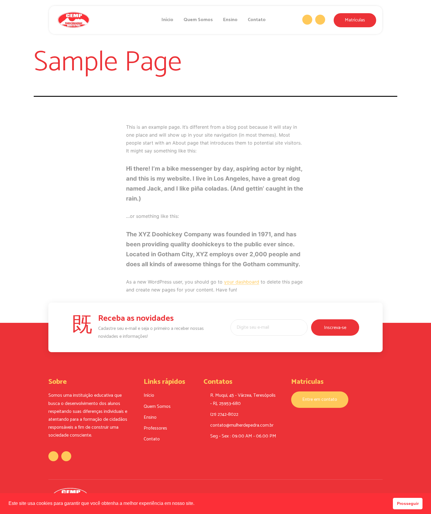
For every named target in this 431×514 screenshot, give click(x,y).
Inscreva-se (335, 328)
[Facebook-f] (307, 20)
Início (167, 20)
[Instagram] (320, 20)
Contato (257, 20)
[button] (196, 504)
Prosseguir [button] (408, 503)
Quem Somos (198, 20)
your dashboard (241, 282)
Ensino (230, 20)
